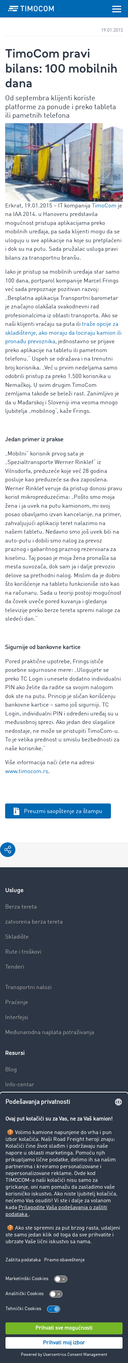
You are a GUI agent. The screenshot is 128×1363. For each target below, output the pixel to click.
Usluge (14, 890)
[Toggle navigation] (116, 8)
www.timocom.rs (26, 771)
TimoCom (104, 206)
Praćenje (16, 1002)
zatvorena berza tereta (34, 922)
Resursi (15, 1053)
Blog (11, 1070)
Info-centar (19, 1085)
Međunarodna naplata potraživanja (49, 1032)
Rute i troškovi (23, 952)
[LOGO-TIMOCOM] (31, 8)
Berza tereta (21, 907)
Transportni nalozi (28, 987)
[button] (7, 849)
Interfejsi (16, 1017)
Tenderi (14, 967)
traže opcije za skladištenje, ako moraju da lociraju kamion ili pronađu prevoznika (63, 333)
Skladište (17, 937)
